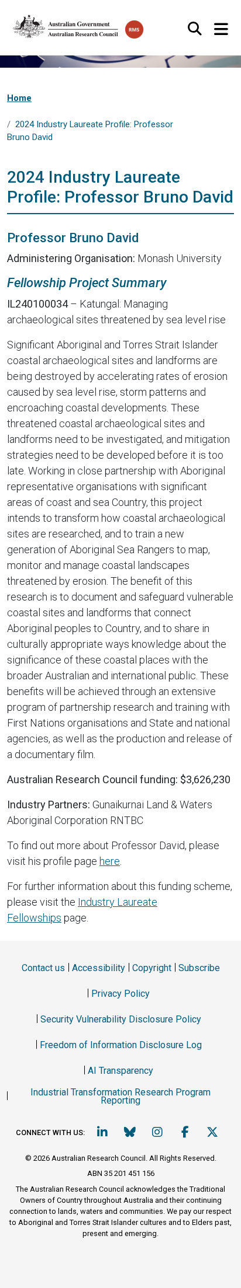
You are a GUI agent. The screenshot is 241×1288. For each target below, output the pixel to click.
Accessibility (98, 967)
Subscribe (199, 967)
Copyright (151, 967)
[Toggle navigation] (221, 29)
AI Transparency (120, 1070)
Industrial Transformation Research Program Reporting (120, 1096)
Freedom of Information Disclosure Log (121, 1044)
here (109, 861)
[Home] (66, 24)
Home (19, 98)
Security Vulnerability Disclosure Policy (120, 1019)
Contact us (43, 967)
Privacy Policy (120, 993)
